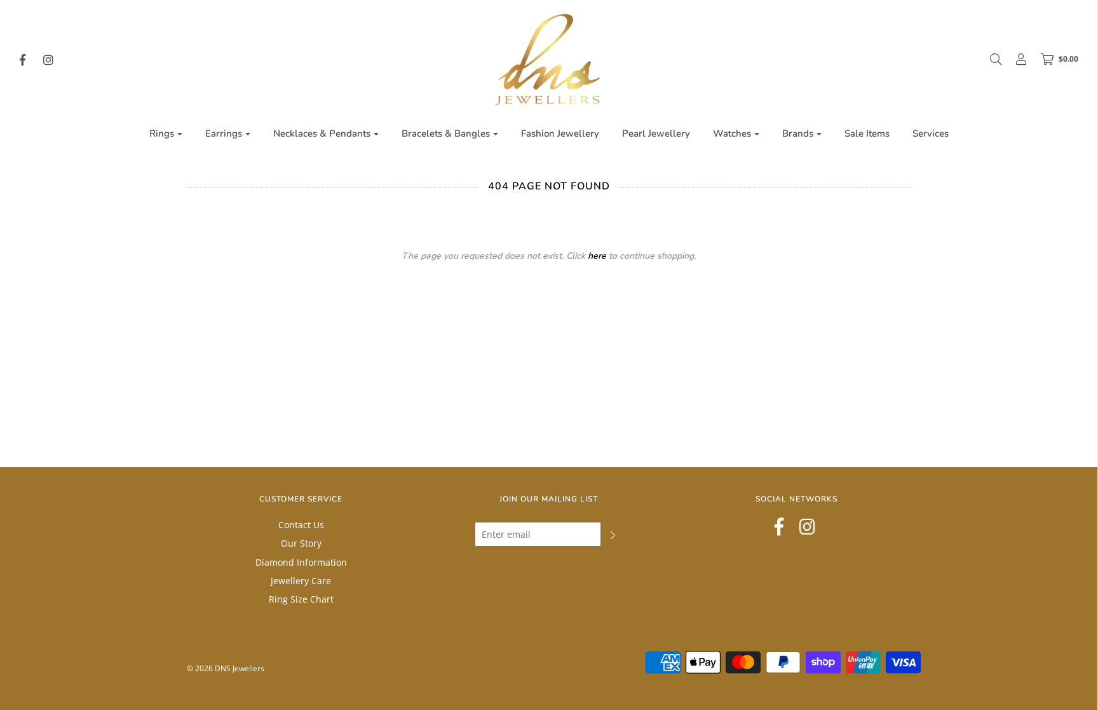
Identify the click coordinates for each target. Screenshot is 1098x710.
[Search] (989, 59)
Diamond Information (301, 562)
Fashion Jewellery (560, 133)
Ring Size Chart (301, 599)
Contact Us (301, 525)
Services (930, 133)
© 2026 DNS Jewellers (225, 668)
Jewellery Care (301, 581)
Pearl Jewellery (656, 133)
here (597, 256)
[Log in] (1014, 59)
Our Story (301, 543)
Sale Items (867, 133)
